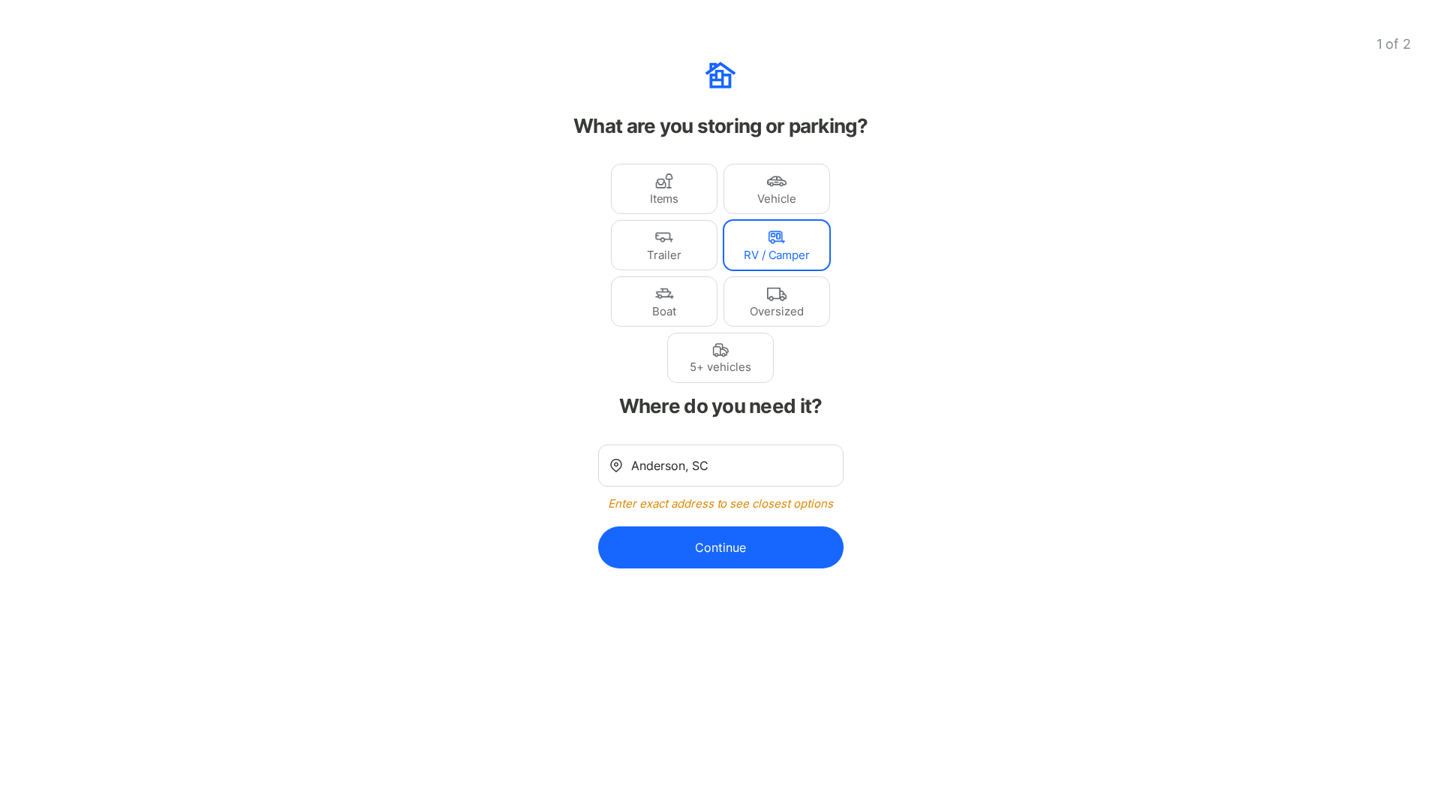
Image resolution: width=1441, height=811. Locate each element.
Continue (720, 547)
